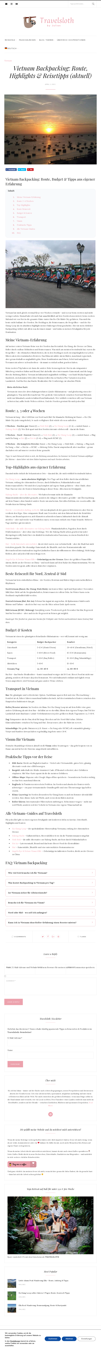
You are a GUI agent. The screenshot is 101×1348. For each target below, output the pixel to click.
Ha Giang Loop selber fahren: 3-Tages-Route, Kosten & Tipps (44, 1293)
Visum (19, 221)
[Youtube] (17, 4)
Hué (22, 438)
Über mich (62, 40)
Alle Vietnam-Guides (26, 229)
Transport (21, 217)
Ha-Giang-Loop (61, 426)
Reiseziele (10, 40)
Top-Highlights (23, 205)
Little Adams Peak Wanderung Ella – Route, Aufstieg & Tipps (43, 1280)
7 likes (83, 937)
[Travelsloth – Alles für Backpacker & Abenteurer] (50, 22)
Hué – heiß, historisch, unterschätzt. (21, 544)
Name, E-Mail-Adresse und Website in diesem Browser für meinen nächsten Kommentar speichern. (50, 967)
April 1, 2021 (50, 84)
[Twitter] (43, 937)
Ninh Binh (44, 426)
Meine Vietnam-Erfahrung (29, 197)
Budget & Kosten (24, 213)
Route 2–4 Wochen (25, 201)
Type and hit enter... (77, 4)
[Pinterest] (58, 937)
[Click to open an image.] (50, 129)
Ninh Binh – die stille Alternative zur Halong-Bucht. (28, 528)
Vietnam (8, 60)
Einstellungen (86, 1339)
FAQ (18, 233)
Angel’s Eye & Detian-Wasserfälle (20, 559)
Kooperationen (76, 40)
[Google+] (53, 937)
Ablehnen (69, 1339)
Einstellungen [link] (15, 1341)
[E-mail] (6, 4)
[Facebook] (48, 937)
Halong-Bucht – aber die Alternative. (22, 494)
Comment (11, 981)
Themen (49, 40)
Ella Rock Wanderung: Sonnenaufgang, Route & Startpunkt (42, 1305)
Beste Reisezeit (24, 209)
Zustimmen (52, 1339)
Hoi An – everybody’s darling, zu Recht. (23, 510)
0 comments (20, 937)
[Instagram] (11, 4)
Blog (41, 40)
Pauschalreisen (27, 40)
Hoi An (33, 438)
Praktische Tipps (24, 225)
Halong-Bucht (12, 429)
